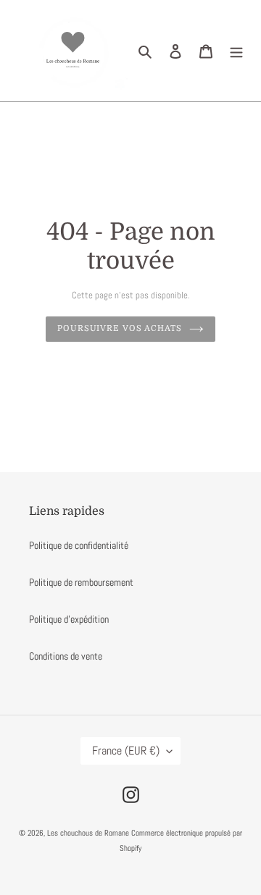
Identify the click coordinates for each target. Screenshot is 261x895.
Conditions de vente (65, 656)
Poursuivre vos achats (119, 328)
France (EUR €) (126, 750)
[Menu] (236, 51)
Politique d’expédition (69, 619)
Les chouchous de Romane (89, 833)
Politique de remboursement (81, 582)
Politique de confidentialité (78, 545)
